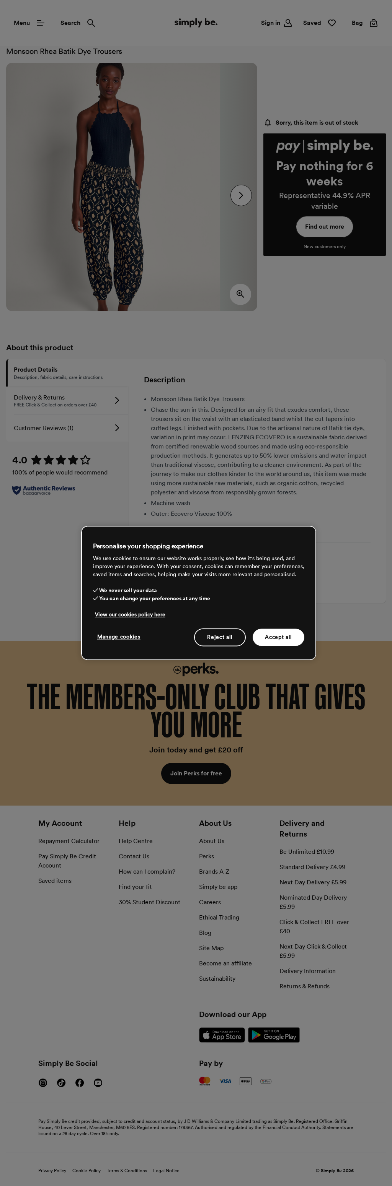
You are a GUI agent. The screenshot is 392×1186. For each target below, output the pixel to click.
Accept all (278, 637)
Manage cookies (118, 636)
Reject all (220, 637)
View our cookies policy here (130, 614)
